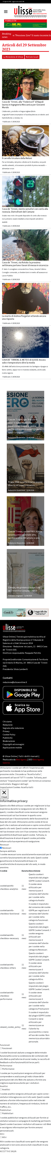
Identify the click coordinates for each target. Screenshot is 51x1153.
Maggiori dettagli (20, 784)
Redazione (8, 724)
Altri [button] (2, 1134)
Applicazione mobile (12, 747)
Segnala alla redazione (13, 728)
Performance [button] (6, 1065)
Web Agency (21, 759)
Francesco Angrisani (15, 596)
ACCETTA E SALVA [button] (8, 1151)
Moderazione (9, 741)
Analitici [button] (4, 1086)
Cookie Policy (9, 734)
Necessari (6, 847)
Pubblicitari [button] (5, 1110)
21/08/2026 (30, 437)
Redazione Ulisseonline (16, 437)
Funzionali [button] (5, 1045)
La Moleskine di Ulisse (13, 56)
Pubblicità (7, 737)
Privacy (6, 731)
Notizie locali (32, 56)
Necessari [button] (4, 844)
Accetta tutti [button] (27, 787)
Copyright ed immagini (13, 744)
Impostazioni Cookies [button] (10, 787)
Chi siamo (7, 721)
